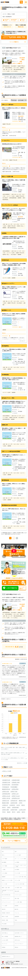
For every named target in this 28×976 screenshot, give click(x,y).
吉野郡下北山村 (16, 796)
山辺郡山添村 (22, 809)
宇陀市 (4, 812)
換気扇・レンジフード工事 (7, 880)
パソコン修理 (4, 905)
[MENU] (26, 2)
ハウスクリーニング (6, 898)
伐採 (15, 851)
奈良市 (18, 805)
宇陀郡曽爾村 (13, 787)
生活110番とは (5, 932)
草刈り (3, 855)
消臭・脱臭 (17, 898)
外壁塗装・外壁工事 (6, 912)
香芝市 (13, 812)
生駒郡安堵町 (13, 803)
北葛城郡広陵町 (16, 780)
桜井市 (4, 807)
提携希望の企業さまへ (6, 956)
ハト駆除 (3, 869)
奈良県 (2, 819)
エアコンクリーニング (6, 902)
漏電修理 (3, 876)
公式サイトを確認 (16, 63)
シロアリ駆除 (4, 858)
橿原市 (23, 805)
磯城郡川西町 (5, 803)
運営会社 (16, 947)
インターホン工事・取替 (19, 884)
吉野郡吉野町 (15, 789)
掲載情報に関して (18, 936)
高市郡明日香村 (6, 784)
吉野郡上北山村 (6, 796)
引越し (16, 920)
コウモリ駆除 (4, 873)
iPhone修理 (4, 923)
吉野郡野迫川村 (16, 798)
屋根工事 (3, 909)
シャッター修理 (18, 855)
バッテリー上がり (18, 894)
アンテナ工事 (17, 873)
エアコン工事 (17, 880)
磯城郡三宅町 (22, 800)
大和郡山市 (5, 805)
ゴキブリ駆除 (4, 865)
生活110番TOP (4, 818)
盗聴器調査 (17, 916)
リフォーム (17, 912)
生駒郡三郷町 (5, 809)
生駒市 (18, 812)
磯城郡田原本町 (6, 789)
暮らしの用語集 (5, 936)
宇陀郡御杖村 (5, 787)
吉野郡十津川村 (6, 798)
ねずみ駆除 (17, 869)
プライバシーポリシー (19, 943)
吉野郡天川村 (5, 800)
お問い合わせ (17, 940)
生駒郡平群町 (13, 809)
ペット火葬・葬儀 (18, 902)
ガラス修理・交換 (18, 887)
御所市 (23, 812)
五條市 (8, 807)
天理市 (20, 803)
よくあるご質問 (5, 940)
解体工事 (16, 909)
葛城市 (8, 812)
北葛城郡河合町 (6, 780)
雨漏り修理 (17, 891)
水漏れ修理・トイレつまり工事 (7, 891)
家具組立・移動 (5, 920)
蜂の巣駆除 (4, 862)
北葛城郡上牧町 (16, 782)
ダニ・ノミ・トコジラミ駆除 (20, 858)
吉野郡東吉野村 (6, 793)
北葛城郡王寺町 (6, 782)
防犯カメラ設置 (12, 818)
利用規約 (3, 947)
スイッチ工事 (4, 884)
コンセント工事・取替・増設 (20, 876)
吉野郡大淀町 (5, 791)
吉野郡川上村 (15, 793)
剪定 (3, 851)
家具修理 (16, 905)
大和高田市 (12, 805)
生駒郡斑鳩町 (15, 807)
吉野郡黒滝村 (13, 800)
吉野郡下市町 (13, 791)
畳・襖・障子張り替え (6, 894)
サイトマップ (4, 943)
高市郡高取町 (15, 784)
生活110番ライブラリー (19, 932)
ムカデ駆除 (17, 862)
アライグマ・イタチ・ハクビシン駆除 (20, 866)
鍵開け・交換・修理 (6, 887)
